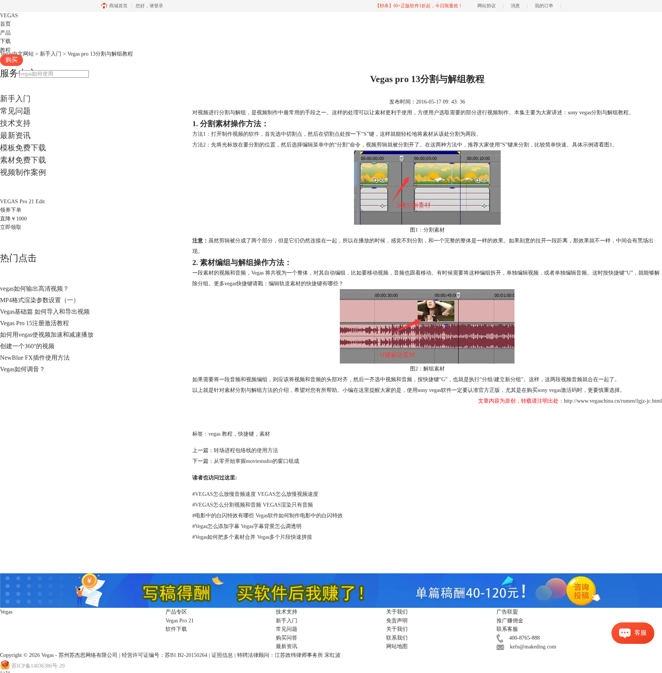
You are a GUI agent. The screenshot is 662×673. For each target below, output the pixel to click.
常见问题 (15, 111)
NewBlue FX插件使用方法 (35, 357)
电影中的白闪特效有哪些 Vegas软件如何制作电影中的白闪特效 (267, 515)
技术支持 (15, 123)
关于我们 (397, 629)
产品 (5, 33)
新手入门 (15, 98)
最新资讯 (15, 135)
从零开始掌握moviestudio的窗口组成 (256, 461)
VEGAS (9, 15)
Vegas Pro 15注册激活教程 (34, 323)
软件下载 (176, 629)
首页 (5, 24)
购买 (11, 59)
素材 (264, 434)
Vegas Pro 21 (180, 621)
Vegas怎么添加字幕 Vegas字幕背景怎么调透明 (247, 526)
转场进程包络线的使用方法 (246, 450)
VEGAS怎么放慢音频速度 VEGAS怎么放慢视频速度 (255, 494)
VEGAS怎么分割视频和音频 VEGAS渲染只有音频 (252, 505)
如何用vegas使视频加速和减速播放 (46, 334)
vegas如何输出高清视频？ (34, 288)
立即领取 (10, 227)
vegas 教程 (220, 434)
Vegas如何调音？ (22, 369)
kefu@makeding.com (533, 647)
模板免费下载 (23, 147)
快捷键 (246, 434)
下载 (5, 41)
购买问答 (286, 638)
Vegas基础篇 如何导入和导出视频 (45, 311)
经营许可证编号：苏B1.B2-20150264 (164, 655)
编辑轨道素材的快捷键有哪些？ (306, 283)
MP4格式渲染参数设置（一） (39, 300)
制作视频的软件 (240, 134)
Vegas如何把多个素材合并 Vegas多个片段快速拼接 (252, 537)
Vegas (47, 655)
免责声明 (397, 621)
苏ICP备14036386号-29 (38, 666)
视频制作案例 (23, 172)
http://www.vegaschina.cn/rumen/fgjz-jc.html (613, 401)
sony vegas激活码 (557, 390)
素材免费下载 (23, 160)
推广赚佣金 (509, 621)
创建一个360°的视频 (27, 346)
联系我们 (397, 638)
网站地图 (397, 646)
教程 (5, 50)
